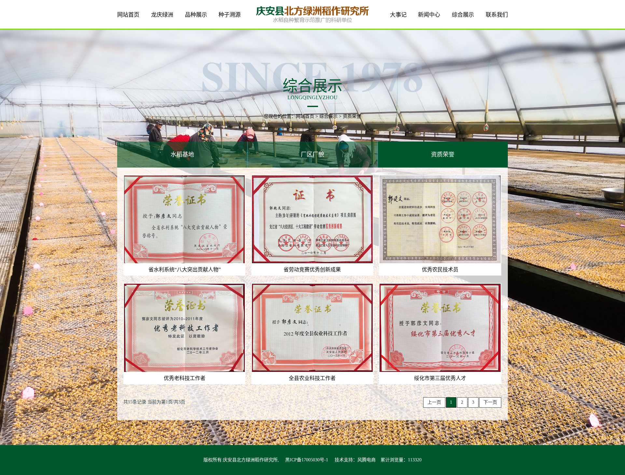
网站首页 (128, 15)
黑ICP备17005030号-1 (306, 459)
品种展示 (196, 15)
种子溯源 (229, 15)
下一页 (490, 402)
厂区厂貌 (312, 154)
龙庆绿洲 (162, 15)
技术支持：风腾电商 (355, 459)
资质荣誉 (442, 154)
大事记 (398, 15)
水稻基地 (182, 154)
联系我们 (497, 15)
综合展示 (463, 15)
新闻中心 (429, 15)
